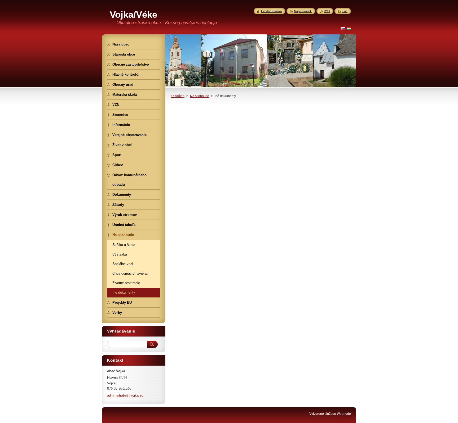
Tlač (344, 11)
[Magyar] (349, 28)
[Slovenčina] (343, 28)
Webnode (344, 413)
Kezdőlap (177, 96)
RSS (327, 11)
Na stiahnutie (199, 96)
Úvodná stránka (271, 11)
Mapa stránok (303, 11)
